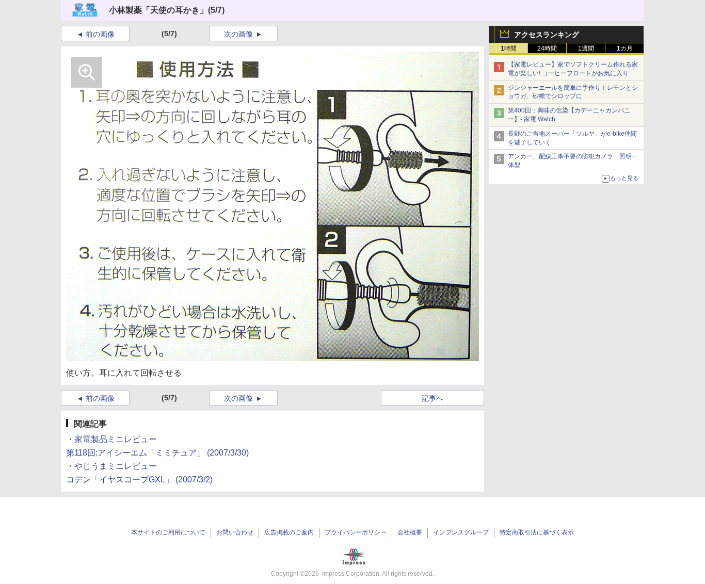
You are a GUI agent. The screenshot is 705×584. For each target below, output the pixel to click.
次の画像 (238, 34)
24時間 (547, 48)
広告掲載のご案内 (289, 532)
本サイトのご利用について (168, 532)
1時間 (509, 48)
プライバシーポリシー (356, 532)
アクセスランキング (546, 34)
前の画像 (100, 34)
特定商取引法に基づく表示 (537, 532)
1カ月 (625, 48)
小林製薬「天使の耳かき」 (158, 10)
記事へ (432, 398)
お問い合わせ (234, 532)
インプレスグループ (461, 532)
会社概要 (409, 532)
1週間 (586, 48)
